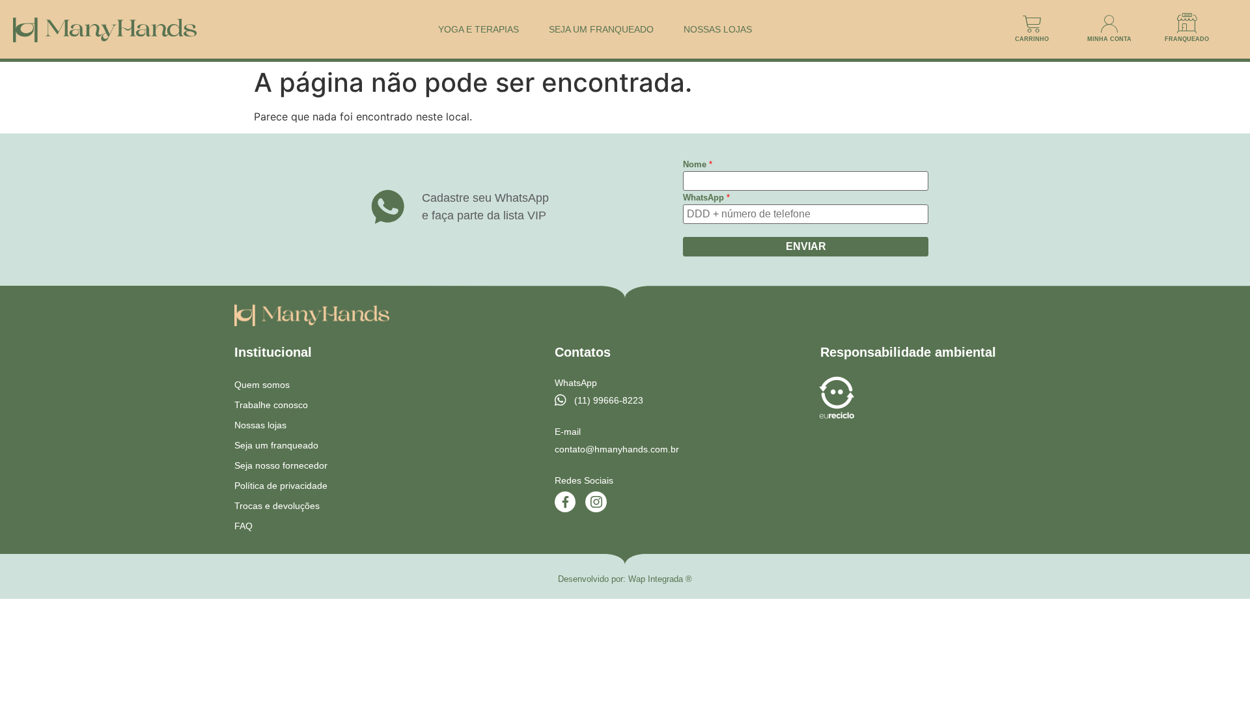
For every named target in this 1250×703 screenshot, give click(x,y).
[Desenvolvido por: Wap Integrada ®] (625, 579)
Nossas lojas (718, 29)
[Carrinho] (1032, 23)
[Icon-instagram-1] (595, 501)
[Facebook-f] (565, 501)
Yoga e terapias (478, 29)
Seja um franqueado (601, 29)
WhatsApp (706, 197)
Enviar (806, 246)
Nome (697, 164)
